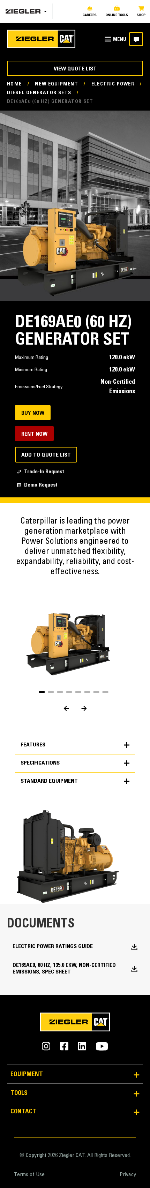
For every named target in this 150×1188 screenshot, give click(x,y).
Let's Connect (136, 39)
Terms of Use (29, 1175)
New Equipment (56, 84)
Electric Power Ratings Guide (53, 946)
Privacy (128, 1175)
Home (14, 84)
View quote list (75, 69)
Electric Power (113, 84)
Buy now (32, 413)
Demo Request (41, 485)
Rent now (34, 434)
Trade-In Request (44, 472)
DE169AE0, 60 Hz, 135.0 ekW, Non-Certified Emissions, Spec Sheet (64, 969)
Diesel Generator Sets (39, 93)
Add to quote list (46, 455)
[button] (42, 692)
